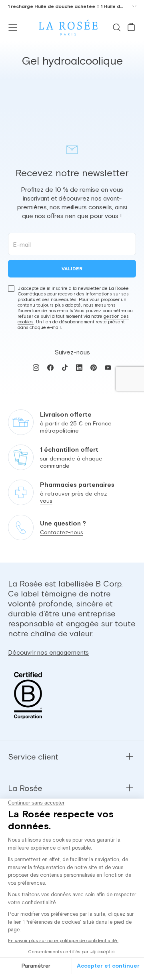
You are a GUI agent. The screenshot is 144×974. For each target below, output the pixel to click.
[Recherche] (116, 27)
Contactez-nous (61, 532)
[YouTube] (108, 367)
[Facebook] (50, 367)
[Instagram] (36, 367)
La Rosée (25, 788)
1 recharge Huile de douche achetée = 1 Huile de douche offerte (65, 6)
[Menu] (12, 27)
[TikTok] (64, 367)
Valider (72, 269)
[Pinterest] (93, 367)
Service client (33, 756)
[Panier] (131, 27)
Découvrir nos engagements (48, 652)
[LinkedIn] (79, 367)
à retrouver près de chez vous (73, 497)
